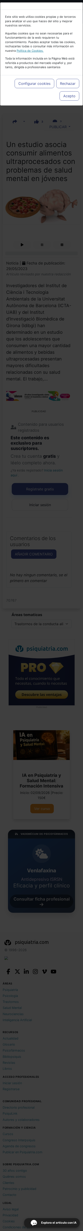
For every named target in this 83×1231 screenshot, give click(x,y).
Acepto (69, 96)
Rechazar (67, 83)
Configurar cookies (34, 83)
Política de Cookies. (30, 50)
